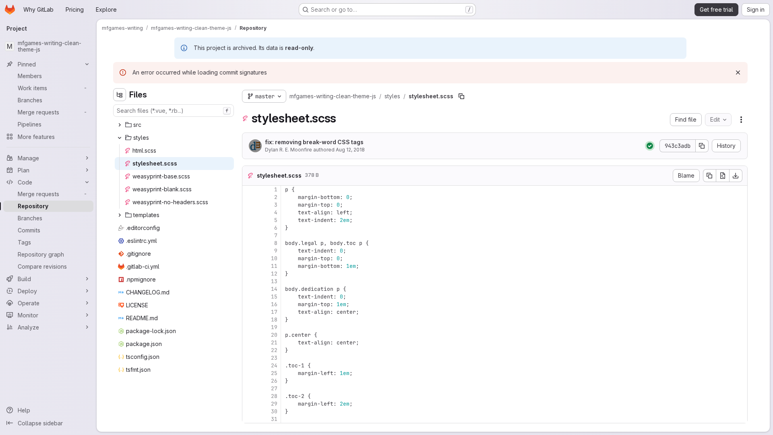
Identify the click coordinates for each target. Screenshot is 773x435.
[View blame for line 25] (249, 373)
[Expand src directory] (119, 125)
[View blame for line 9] (249, 251)
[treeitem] (174, 124)
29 (274, 403)
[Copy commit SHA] (702, 145)
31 (274, 419)
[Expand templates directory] (119, 215)
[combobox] (173, 110)
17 (274, 312)
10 (274, 258)
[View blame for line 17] (249, 312)
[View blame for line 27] (249, 388)
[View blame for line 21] (249, 342)
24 (274, 365)
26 (274, 380)
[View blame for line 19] (249, 327)
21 (274, 342)
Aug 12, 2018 (350, 150)
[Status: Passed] (650, 146)
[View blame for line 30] (249, 411)
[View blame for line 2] (249, 197)
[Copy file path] (461, 96)
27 (274, 388)
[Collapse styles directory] (119, 138)
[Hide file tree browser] (119, 94)
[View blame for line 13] (249, 281)
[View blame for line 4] (249, 212)
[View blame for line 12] (249, 274)
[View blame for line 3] (249, 205)
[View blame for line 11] (249, 266)
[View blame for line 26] (249, 381)
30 (274, 411)
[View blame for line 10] (249, 258)
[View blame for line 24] (249, 365)
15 (274, 296)
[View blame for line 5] (249, 220)
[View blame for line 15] (249, 296)
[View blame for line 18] (249, 319)
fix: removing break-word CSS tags (314, 142)
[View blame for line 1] (249, 189)
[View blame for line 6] (249, 228)
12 (274, 273)
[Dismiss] (738, 72)
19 (274, 327)
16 (274, 304)
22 (274, 350)
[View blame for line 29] (249, 404)
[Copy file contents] (709, 175)
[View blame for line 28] (249, 396)
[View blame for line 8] (249, 243)
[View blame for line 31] (249, 419)
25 (274, 373)
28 (274, 396)
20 (274, 334)
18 (274, 319)
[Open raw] (722, 175)
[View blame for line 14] (249, 289)
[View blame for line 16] (249, 304)
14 (274, 289)
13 (274, 281)
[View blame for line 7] (249, 235)
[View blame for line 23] (249, 358)
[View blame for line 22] (249, 350)
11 (274, 266)
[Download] (736, 175)
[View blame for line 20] (249, 335)
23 (274, 357)
